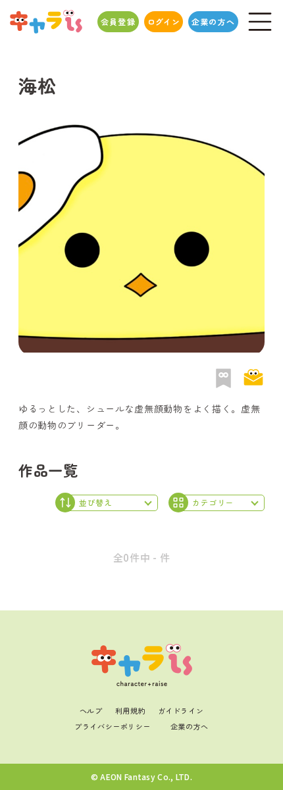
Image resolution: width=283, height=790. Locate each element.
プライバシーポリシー (112, 726)
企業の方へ (213, 21)
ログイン (163, 21)
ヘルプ (91, 710)
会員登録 (118, 21)
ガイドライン (180, 710)
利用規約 (130, 710)
